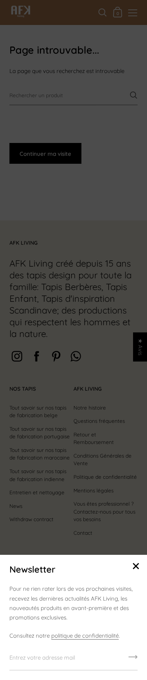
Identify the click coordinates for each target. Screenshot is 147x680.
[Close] (135, 567)
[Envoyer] (133, 659)
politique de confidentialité (85, 635)
